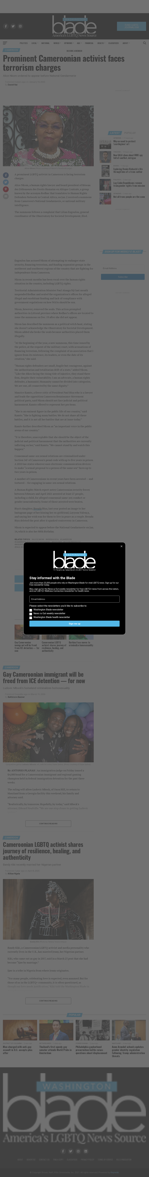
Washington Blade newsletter (48, 610)
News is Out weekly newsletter (49, 613)
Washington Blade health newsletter (51, 617)
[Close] (121, 546)
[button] (74, 611)
